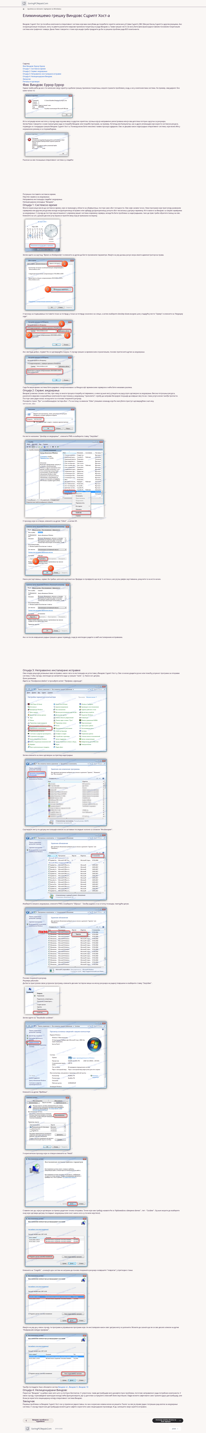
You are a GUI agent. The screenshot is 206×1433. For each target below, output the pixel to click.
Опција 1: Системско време (34, 69)
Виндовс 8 (73, 1387)
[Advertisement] (88, 46)
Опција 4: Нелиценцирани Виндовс (37, 76)
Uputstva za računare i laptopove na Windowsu (44, 9)
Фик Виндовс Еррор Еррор (34, 66)
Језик (174, 1429)
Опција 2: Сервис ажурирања (35, 71)
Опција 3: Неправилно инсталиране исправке (42, 74)
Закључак (27, 79)
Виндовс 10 (83, 1387)
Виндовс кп (63, 1387)
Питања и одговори (31, 81)
